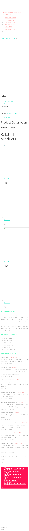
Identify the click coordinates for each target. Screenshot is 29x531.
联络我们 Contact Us (11, 29)
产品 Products (9, 20)
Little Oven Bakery (6, 14)
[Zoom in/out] (6, 527)
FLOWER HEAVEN (10, 38)
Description (7, 117)
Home (2, 38)
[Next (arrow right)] (3, 529)
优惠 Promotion (10, 22)
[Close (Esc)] (1, 527)
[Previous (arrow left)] (1, 529)
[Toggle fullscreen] (4, 527)
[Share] (3, 527)
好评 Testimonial (10, 24)
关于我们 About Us (10, 18)
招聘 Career (8, 27)
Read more (7, 178)
